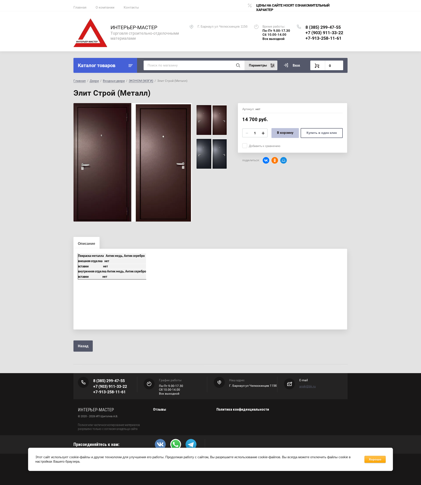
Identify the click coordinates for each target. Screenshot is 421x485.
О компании (105, 7)
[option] (132, 162)
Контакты (131, 7)
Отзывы (159, 409)
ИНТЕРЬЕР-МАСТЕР (134, 27)
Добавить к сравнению (264, 146)
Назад (83, 346)
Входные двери (114, 80)
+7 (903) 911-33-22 (324, 32)
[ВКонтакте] (266, 160)
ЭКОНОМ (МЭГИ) (141, 80)
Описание (86, 243)
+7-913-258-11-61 (323, 38)
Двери (94, 80)
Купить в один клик (322, 132)
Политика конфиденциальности (242, 409)
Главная (79, 7)
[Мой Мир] (283, 160)
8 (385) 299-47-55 (323, 27)
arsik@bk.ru (307, 386)
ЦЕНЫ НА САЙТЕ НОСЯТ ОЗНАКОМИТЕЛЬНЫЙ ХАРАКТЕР (293, 7)
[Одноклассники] (274, 160)
